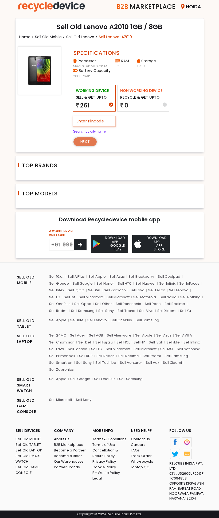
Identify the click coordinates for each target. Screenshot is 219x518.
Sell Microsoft (118, 297)
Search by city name (89, 131)
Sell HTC (125, 283)
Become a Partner (70, 450)
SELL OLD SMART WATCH (26, 385)
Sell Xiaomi (166, 310)
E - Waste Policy (106, 472)
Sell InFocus (189, 283)
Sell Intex (56, 290)
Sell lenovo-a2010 (115, 37)
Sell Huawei (145, 283)
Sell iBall (156, 342)
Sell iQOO (76, 290)
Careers (138, 444)
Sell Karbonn (115, 290)
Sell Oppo (82, 303)
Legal (97, 478)
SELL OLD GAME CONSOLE (26, 406)
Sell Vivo (146, 310)
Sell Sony (106, 310)
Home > (26, 37)
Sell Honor (105, 283)
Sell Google (83, 283)
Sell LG (54, 297)
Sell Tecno (126, 310)
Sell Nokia (168, 297)
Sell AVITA (183, 335)
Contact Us (140, 439)
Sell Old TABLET (28, 444)
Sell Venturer (131, 362)
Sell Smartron (60, 362)
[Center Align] (80, 244)
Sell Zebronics (61, 369)
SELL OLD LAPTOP (26, 338)
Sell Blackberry (141, 276)
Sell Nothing (190, 297)
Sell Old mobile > (50, 37)
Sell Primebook (62, 355)
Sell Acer (77, 335)
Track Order (141, 455)
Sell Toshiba (105, 362)
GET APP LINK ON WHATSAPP (61, 233)
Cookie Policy (104, 467)
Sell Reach (105, 355)
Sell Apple (97, 276)
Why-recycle (142, 461)
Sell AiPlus (76, 276)
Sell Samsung (83, 310)
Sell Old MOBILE (28, 439)
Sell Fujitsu (104, 342)
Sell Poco (153, 303)
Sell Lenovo (179, 290)
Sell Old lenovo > (81, 37)
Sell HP (139, 342)
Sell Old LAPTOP (28, 450)
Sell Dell (85, 342)
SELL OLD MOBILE (26, 280)
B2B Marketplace (68, 444)
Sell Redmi (58, 310)
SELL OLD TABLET (26, 323)
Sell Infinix (167, 283)
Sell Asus (117, 276)
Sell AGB (96, 335)
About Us (61, 439)
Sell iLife (77, 320)
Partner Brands (67, 467)
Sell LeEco (156, 290)
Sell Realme (175, 303)
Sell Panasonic (128, 303)
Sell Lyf (69, 297)
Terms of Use (103, 444)
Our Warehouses (69, 461)
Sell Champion (62, 342)
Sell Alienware (119, 335)
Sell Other (103, 303)
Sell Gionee (59, 283)
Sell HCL (123, 342)
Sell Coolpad (169, 276)
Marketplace (145, 6)
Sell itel (94, 290)
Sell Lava (137, 290)
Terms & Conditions (109, 439)
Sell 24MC (57, 335)
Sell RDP (86, 355)
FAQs (135, 450)
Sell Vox (152, 362)
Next (85, 141)
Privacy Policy (104, 461)
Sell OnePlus (60, 303)
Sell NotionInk (188, 348)
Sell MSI (166, 348)
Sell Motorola (144, 297)
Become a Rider (68, 455)
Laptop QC (140, 467)
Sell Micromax (91, 297)
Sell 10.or (56, 276)
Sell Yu (185, 310)
